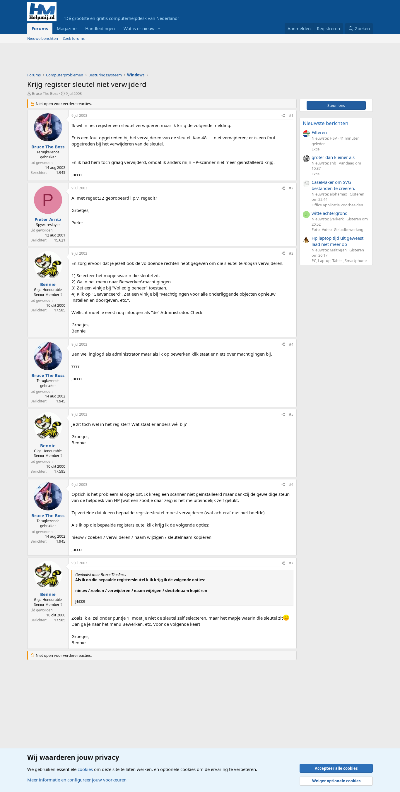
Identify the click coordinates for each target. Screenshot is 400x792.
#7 (291, 562)
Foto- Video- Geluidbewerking (337, 229)
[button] (159, 28)
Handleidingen (100, 28)
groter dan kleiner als (333, 157)
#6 (291, 484)
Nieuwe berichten (42, 38)
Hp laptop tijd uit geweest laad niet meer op (337, 241)
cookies (85, 769)
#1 (291, 115)
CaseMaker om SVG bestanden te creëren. (333, 185)
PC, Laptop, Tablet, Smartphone (339, 260)
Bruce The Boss (45, 93)
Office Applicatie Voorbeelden (337, 205)
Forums (40, 28)
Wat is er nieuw (139, 28)
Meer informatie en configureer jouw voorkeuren (77, 780)
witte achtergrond (330, 213)
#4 (291, 344)
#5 (291, 414)
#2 (291, 188)
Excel (316, 149)
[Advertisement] (133, 59)
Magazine (66, 28)
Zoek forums (74, 38)
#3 (291, 253)
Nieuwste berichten (325, 123)
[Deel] (283, 115)
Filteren (319, 132)
